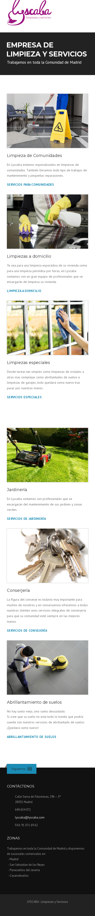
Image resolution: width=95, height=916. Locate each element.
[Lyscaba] (29, 11)
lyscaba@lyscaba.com (30, 817)
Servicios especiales (24, 397)
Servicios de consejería (27, 630)
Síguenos (18, 769)
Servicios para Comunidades (30, 184)
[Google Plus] (31, 769)
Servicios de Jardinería (26, 519)
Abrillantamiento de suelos (31, 737)
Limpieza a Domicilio (24, 291)
